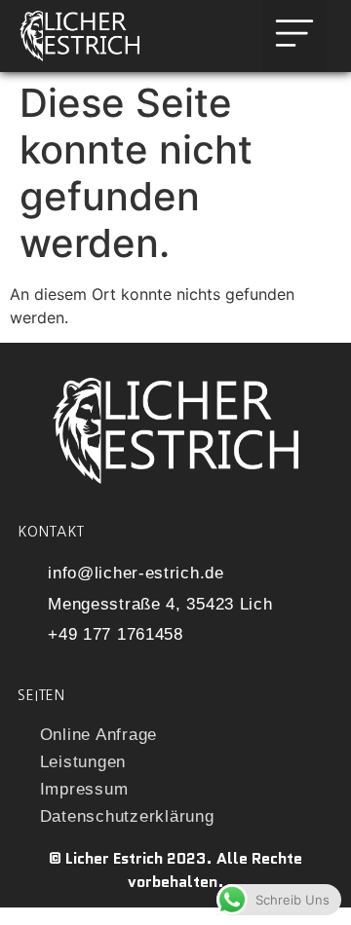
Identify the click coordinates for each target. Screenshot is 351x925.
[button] (294, 36)
